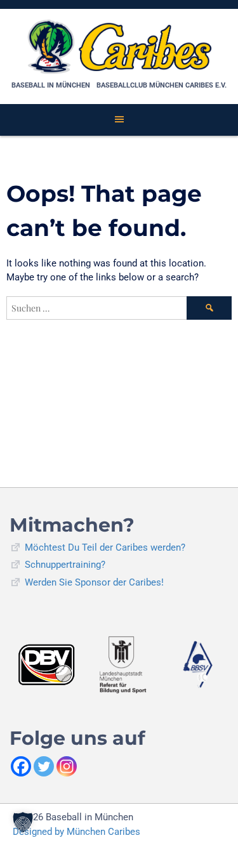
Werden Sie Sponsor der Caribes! (94, 582)
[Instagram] (66, 766)
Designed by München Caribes (76, 831)
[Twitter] (44, 766)
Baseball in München (50, 85)
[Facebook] (21, 766)
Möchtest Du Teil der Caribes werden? (105, 547)
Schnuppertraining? (65, 564)
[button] (23, 822)
